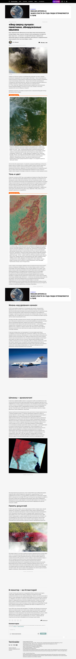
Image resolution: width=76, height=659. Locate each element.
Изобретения (21, 45)
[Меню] (9, 1)
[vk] (11, 645)
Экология (24, 45)
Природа (17, 45)
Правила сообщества (12, 647)
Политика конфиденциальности (14, 649)
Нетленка (11, 45)
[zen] (14, 645)
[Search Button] (64, 1)
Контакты (10, 650)
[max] (16, 645)
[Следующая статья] (38, 637)
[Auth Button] (66, 1)
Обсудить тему (44, 42)
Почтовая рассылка (62, 1)
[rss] (9, 645)
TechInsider (14, 1)
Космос (15, 45)
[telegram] (13, 645)
